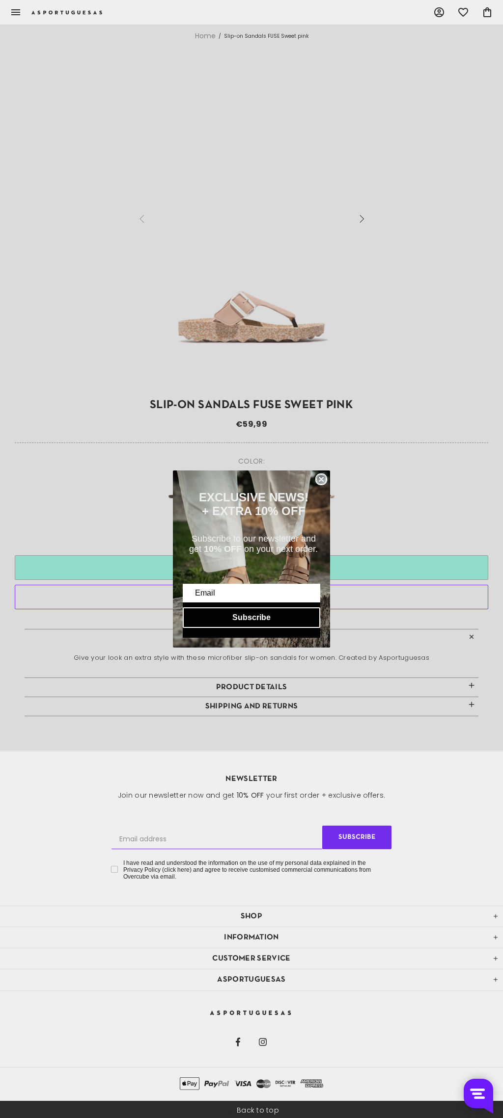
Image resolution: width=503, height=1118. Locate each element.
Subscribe (251, 617)
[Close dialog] (321, 479)
